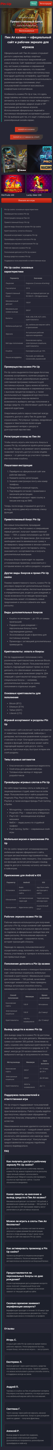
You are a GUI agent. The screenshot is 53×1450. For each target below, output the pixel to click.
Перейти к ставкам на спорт (26, 137)
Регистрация (45, 4)
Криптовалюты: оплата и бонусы (18, 231)
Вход (34, 4)
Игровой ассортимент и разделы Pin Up (20, 235)
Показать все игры (26, 200)
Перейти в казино (26, 129)
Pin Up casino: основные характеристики (21, 209)
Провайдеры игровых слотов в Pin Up (20, 239)
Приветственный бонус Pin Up (16, 222)
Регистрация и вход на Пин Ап (17, 218)
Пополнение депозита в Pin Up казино (20, 252)
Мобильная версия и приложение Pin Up (21, 244)
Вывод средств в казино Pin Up (17, 256)
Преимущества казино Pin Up (16, 214)
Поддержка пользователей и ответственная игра (25, 261)
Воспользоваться (26, 31)
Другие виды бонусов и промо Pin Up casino (22, 227)
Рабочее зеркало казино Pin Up (17, 248)
